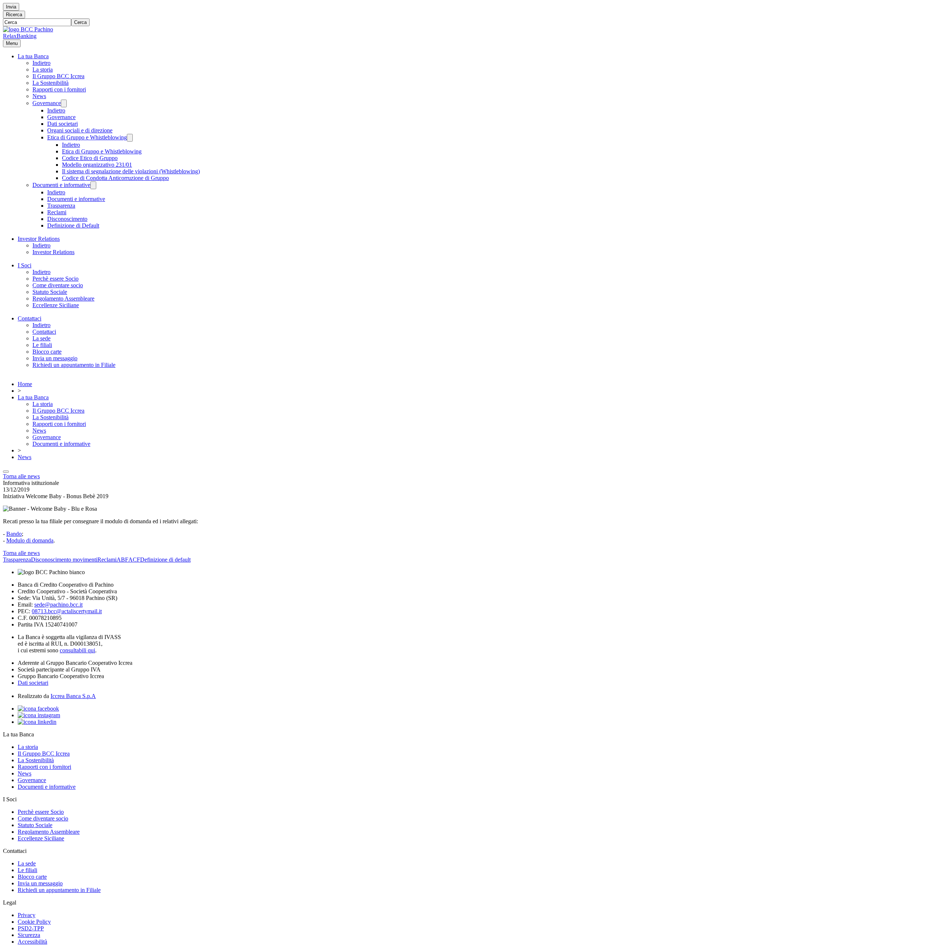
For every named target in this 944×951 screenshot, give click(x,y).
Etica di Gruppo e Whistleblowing (87, 137)
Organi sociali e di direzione (79, 130)
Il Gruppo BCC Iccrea (58, 76)
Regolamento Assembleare (63, 298)
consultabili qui (77, 650)
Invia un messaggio (54, 358)
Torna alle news (21, 476)
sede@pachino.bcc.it (58, 604)
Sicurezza (29, 935)
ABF (122, 559)
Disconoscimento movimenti (64, 559)
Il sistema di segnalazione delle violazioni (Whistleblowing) (131, 171)
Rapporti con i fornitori (59, 89)
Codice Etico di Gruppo (90, 158)
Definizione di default (165, 559)
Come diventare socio (57, 285)
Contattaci (29, 318)
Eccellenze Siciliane (55, 305)
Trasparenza (61, 205)
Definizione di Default (73, 225)
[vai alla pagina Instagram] (39, 715)
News (39, 96)
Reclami (56, 212)
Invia (11, 7)
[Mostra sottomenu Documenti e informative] (93, 185)
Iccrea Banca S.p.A (73, 696)
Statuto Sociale (49, 292)
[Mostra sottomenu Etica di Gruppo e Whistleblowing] (130, 138)
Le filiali (42, 345)
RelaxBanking (20, 36)
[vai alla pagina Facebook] (38, 708)
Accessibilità (32, 941)
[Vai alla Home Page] (28, 29)
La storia (42, 69)
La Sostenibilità (50, 83)
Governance (46, 103)
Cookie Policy (34, 922)
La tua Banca (33, 56)
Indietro (41, 63)
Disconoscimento (67, 219)
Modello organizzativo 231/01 (97, 165)
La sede (41, 338)
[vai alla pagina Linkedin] (37, 722)
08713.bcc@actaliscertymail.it (67, 611)
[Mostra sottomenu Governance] (64, 103)
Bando (14, 534)
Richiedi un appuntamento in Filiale (73, 365)
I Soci (24, 265)
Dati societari (62, 124)
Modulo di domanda (29, 540)
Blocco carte (47, 351)
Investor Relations (39, 239)
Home (25, 384)
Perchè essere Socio (55, 278)
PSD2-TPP (31, 928)
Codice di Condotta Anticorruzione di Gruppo (115, 178)
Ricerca (14, 14)
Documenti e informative (61, 185)
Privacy (26, 915)
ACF (134, 559)
